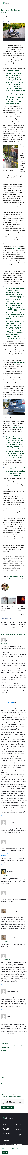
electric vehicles (14, 576)
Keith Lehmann (10, 956)
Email (3, 1083)
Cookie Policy (17, 1149)
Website (3, 1089)
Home (4, 1124)
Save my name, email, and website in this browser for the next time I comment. (13, 1095)
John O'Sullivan (18, 1129)
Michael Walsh (18, 1127)
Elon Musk (22, 576)
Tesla (12, 578)
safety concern (15, 248)
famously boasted (18, 427)
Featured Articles (6, 1129)
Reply (2, 695)
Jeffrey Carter (10, 702)
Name (3, 1077)
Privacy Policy (6, 1149)
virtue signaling (18, 578)
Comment (4, 1050)
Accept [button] (5, 1152)
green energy (6, 578)
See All (23, 614)
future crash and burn (12, 70)
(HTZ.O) (14, 75)
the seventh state (19, 362)
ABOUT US (6, 1140)
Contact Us (7, 1133)
